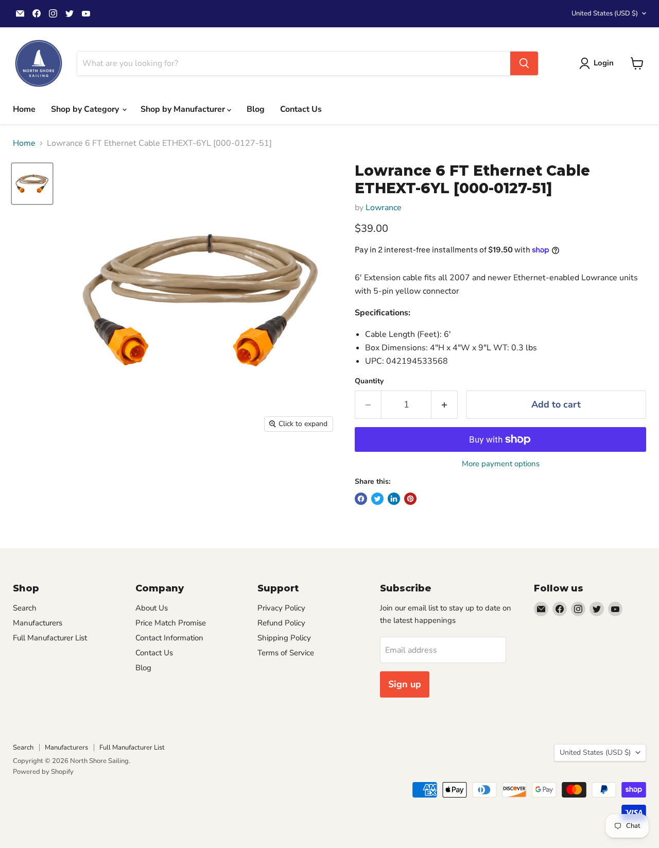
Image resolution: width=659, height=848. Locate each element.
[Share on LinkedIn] (394, 499)
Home (24, 109)
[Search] (524, 63)
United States (604, 13)
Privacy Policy (281, 608)
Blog (256, 109)
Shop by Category (86, 109)
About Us (151, 608)
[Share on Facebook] (361, 499)
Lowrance (384, 207)
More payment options (501, 464)
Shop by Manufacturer (184, 109)
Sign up (404, 684)
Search (25, 608)
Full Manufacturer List (50, 638)
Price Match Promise (170, 623)
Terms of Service (285, 653)
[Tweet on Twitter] (377, 499)
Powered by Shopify (43, 771)
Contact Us (301, 109)
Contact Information (169, 638)
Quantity (369, 381)
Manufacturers (37, 623)
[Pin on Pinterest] (410, 499)
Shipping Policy (284, 638)
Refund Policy (281, 623)
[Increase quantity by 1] (444, 405)
